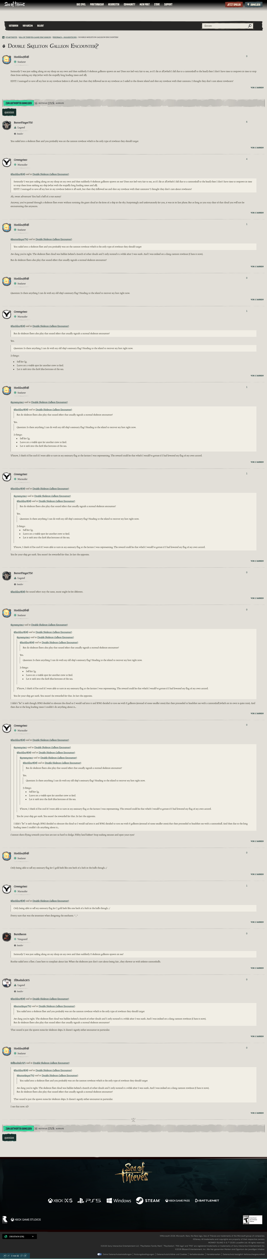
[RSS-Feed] (4, 37)
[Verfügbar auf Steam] (148, 1201)
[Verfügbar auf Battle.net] (206, 1201)
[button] (19, 1236)
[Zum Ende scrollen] (25, 1255)
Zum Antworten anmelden (19, 103)
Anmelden (255, 5)
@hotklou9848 (18, 174)
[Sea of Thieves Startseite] (15, 4)
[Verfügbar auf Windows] (118, 1201)
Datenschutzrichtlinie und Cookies (172, 1254)
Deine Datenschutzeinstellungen (117, 1254)
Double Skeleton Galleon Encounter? (51, 174)
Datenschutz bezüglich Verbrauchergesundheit (244, 1254)
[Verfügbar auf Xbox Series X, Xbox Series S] (60, 1201)
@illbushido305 (18, 1062)
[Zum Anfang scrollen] (5, 1255)
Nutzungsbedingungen (144, 1254)
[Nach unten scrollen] (21, 1255)
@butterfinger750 (19, 239)
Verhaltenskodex (196, 1254)
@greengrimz (17, 402)
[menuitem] (81, 4)
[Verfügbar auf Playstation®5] (89, 1201)
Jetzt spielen (234, 5)
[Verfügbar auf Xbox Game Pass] (177, 1201)
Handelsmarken (213, 1254)
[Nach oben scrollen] (8, 1255)
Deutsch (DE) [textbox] (16, 1236)
